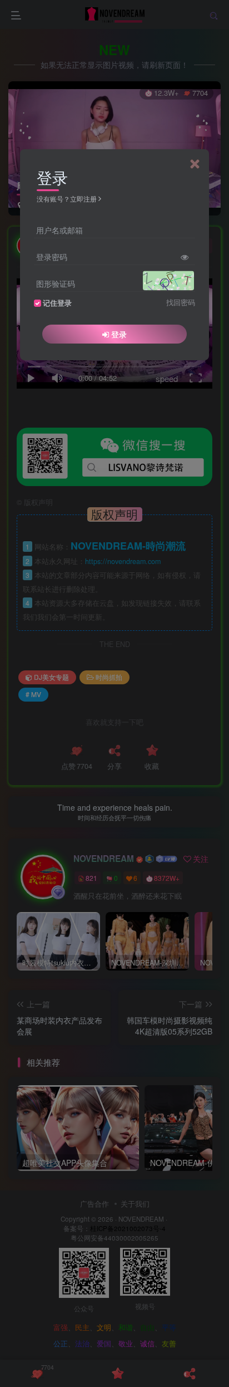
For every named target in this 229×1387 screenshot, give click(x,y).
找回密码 (180, 302)
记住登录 (57, 303)
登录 (119, 334)
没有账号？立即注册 (67, 198)
